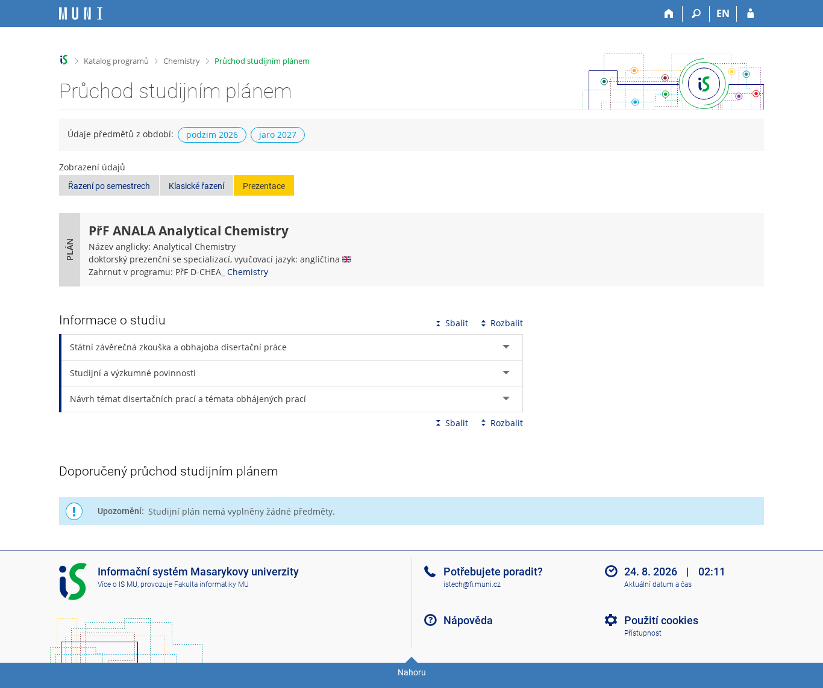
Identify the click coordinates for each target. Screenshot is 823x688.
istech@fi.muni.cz (472, 584)
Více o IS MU (117, 584)
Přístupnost (643, 633)
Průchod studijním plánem (262, 60)
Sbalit (456, 323)
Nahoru (412, 672)
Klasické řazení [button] (196, 186)
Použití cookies (661, 620)
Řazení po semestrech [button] (109, 186)
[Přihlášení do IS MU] (750, 14)
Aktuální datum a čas (658, 584)
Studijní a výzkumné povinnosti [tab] (133, 373)
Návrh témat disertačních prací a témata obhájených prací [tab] (188, 398)
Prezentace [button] (264, 186)
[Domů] (669, 14)
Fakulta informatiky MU (211, 584)
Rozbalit (506, 323)
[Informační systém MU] (64, 60)
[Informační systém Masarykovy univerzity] (80, 13)
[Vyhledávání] (696, 14)
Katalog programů (116, 60)
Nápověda (468, 620)
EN (723, 13)
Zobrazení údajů (92, 167)
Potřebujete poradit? (493, 571)
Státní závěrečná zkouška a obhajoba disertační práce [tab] (178, 347)
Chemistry (181, 60)
